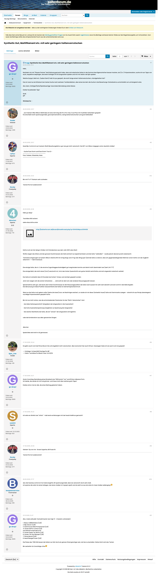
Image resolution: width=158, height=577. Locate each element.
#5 (151, 209)
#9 (151, 446)
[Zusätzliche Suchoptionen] (84, 15)
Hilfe (94, 559)
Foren (17, 15)
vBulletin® (78, 566)
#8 (151, 412)
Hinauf (150, 559)
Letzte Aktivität (24, 51)
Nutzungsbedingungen (126, 559)
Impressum (141, 559)
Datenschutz (111, 559)
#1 (151, 63)
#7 (151, 376)
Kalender (32, 19)
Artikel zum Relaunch (76, 28)
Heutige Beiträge (10, 19)
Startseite (8, 15)
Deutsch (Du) (11, 559)
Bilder (37, 51)
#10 (150, 479)
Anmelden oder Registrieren (142, 12)
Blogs (26, 15)
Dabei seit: (9, 82)
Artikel (34, 15)
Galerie (43, 15)
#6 (151, 342)
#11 (151, 515)
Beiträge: (9, 86)
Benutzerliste (22, 19)
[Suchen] (87, 15)
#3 (151, 142)
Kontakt (101, 559)
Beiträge (10, 51)
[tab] (10, 51)
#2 (151, 109)
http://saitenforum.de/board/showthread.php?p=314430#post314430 (62, 229)
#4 (151, 176)
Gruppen (53, 15)
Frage (27, 63)
